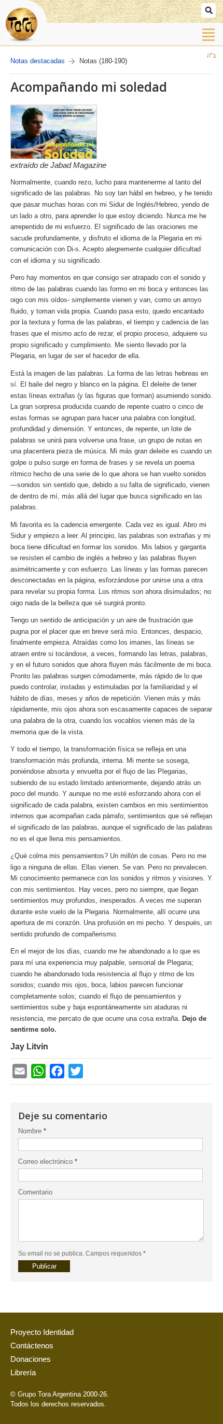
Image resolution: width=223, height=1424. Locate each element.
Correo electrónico (47, 1161)
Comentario (35, 1192)
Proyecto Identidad (42, 1332)
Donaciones (30, 1359)
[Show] (208, 10)
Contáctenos (31, 1346)
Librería (23, 1373)
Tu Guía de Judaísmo (23, 22)
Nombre (32, 1131)
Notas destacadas (37, 61)
